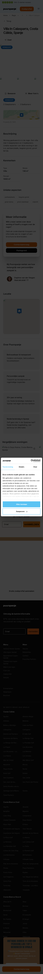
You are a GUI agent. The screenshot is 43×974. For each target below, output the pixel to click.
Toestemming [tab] (8, 467)
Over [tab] (35, 467)
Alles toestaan (21, 504)
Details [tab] (21, 467)
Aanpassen (20, 511)
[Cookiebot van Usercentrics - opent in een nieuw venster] (30, 460)
